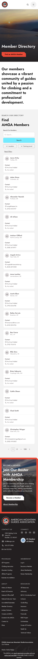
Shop (3, 625)
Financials (23, 614)
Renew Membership (26, 574)
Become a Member (26, 566)
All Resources (25, 588)
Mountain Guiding (7, 570)
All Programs (5, 563)
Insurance (23, 606)
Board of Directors (7, 591)
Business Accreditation (8, 578)
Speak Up (23, 629)
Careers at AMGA (7, 614)
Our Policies (5, 644)
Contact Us (5, 621)
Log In (22, 563)
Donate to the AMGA (8, 618)
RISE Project (24, 618)
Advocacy (24, 591)
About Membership (26, 570)
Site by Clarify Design (8, 650)
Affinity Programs (7, 574)
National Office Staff (8, 595)
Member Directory (7, 606)
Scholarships (24, 621)
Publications (24, 610)
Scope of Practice (26, 625)
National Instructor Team (9, 599)
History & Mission (7, 588)
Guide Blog (24, 603)
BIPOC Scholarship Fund (28, 595)
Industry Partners (6, 610)
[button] (28, 4)
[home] (5, 4)
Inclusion (23, 599)
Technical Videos (26, 633)
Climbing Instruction (7, 566)
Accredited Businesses (8, 603)
